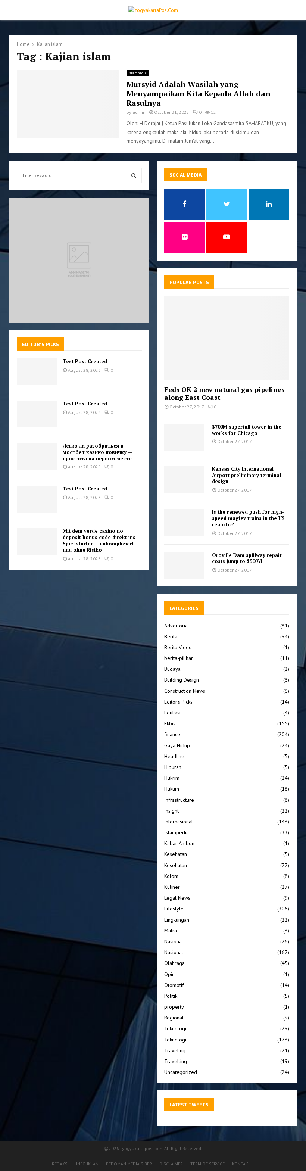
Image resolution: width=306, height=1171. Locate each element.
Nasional (173, 941)
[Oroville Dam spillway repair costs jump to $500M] (184, 565)
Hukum (171, 788)
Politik (170, 996)
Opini (170, 974)
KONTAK (240, 1164)
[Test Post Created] (37, 371)
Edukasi (172, 712)
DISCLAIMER (171, 1164)
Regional (174, 1017)
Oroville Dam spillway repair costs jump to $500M (247, 558)
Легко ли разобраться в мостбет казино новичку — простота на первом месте (97, 452)
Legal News (177, 897)
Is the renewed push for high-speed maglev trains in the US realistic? (248, 518)
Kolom (171, 876)
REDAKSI (60, 1164)
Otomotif (174, 985)
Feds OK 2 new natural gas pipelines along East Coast (224, 393)
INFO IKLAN (87, 1164)
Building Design (181, 679)
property (174, 1006)
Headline (174, 756)
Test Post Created (85, 361)
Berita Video (178, 647)
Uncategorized (180, 1072)
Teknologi (175, 1028)
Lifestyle (174, 908)
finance (172, 734)
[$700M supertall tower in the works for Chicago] (184, 437)
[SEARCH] (134, 175)
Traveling (174, 1050)
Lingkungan (176, 919)
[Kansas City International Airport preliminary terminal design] (184, 479)
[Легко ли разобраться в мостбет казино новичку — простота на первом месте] (37, 456)
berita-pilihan (179, 658)
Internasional (178, 821)
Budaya (172, 669)
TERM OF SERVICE (207, 1164)
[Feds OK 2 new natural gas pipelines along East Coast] (226, 338)
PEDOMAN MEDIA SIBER (129, 1164)
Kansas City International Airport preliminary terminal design (246, 475)
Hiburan (172, 767)
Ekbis (169, 723)
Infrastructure (179, 800)
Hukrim (171, 778)
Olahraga (174, 963)
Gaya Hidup (177, 745)
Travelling (175, 1061)
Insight (171, 810)
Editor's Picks (178, 701)
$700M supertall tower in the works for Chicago (246, 429)
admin (139, 112)
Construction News (184, 691)
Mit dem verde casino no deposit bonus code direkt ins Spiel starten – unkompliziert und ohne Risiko (99, 540)
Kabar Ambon (179, 843)
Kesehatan (175, 854)
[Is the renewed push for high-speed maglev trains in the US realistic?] (184, 522)
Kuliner (172, 887)
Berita (170, 636)
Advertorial (176, 625)
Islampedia (137, 73)
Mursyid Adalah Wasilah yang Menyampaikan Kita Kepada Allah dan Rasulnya (199, 93)
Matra (170, 930)
